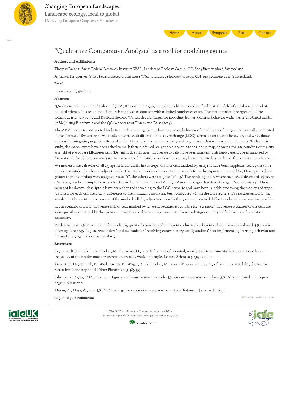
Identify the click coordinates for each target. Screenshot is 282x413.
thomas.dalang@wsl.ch (72, 91)
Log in (59, 298)
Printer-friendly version (260, 297)
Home (174, 33)
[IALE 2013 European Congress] (25, 13)
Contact (265, 33)
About (197, 33)
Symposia (219, 33)
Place (242, 33)
